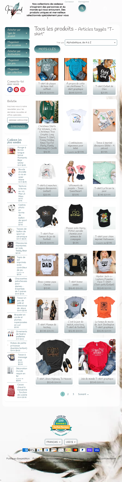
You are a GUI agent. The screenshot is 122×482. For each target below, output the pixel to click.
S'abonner (18, 126)
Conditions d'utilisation (38, 462)
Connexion (69, 2)
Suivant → (83, 394)
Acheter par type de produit (18, 33)
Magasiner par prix (18, 62)
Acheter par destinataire (18, 53)
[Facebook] (10, 89)
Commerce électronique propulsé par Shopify (61, 472)
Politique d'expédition (18, 458)
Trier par (60, 42)
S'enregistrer (83, 2)
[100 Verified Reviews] (61, 437)
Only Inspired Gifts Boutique (58, 470)
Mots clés (47, 49)
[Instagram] (22, 89)
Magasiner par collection (15, 71)
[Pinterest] (16, 89)
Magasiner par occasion (18, 44)
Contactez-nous (75, 458)
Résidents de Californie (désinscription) (74, 462)
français (52, 441)
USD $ (69, 441)
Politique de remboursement (48, 458)
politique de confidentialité (101, 458)
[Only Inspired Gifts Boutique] (13, 11)
